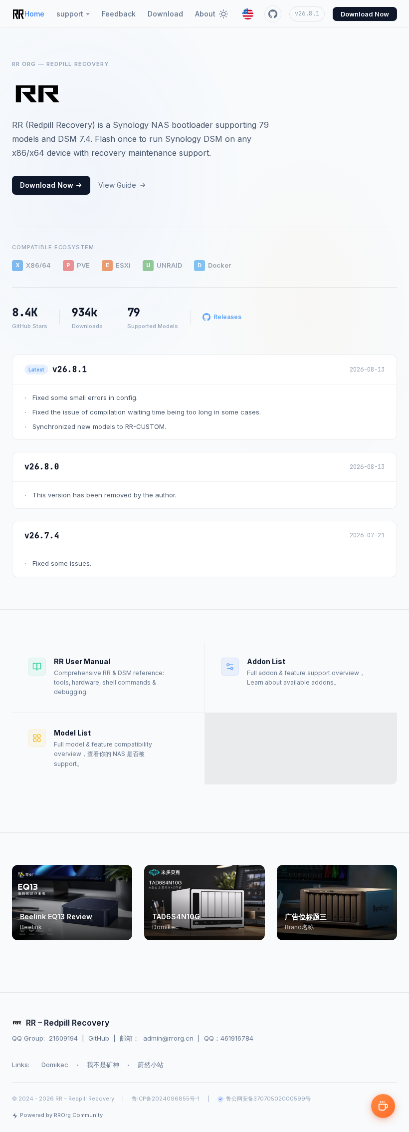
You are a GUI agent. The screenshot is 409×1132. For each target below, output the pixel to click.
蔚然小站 (151, 1065)
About (205, 13)
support (69, 13)
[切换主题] (223, 14)
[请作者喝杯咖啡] (383, 1106)
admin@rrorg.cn (168, 1038)
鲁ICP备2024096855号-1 (166, 1098)
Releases (227, 317)
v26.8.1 (307, 13)
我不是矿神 (103, 1065)
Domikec (54, 1065)
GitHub (98, 1038)
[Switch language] (247, 13)
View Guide (117, 185)
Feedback (119, 13)
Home (34, 13)
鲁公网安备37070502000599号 (268, 1098)
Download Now (365, 14)
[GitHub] (272, 13)
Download (165, 13)
